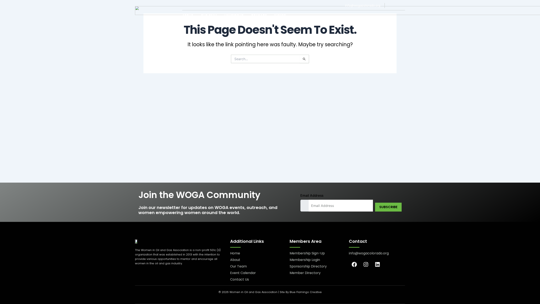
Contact (259, 16)
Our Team (209, 16)
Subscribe (388, 207)
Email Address (311, 195)
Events (280, 16)
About (187, 16)
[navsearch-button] (402, 16)
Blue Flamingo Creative (306, 292)
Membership (234, 16)
